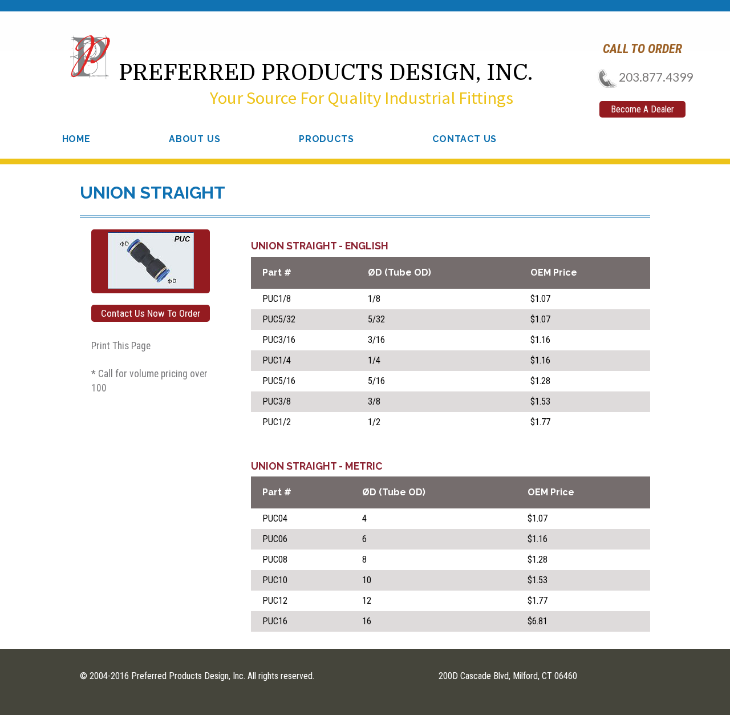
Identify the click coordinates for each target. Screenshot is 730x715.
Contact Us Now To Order (150, 313)
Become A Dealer (642, 109)
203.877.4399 (654, 77)
